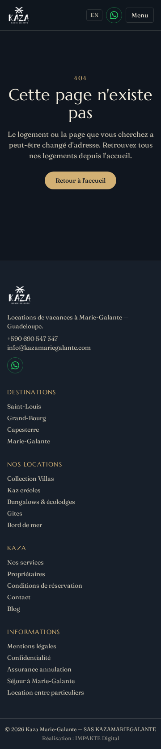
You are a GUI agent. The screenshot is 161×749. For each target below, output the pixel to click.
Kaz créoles (24, 490)
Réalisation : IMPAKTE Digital (80, 738)
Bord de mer (24, 525)
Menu (139, 15)
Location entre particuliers (45, 692)
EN (94, 15)
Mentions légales (31, 646)
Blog (13, 609)
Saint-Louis (24, 406)
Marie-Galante (28, 441)
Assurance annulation (39, 669)
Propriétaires (26, 574)
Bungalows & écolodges (41, 502)
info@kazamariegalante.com (49, 348)
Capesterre (23, 430)
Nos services (25, 562)
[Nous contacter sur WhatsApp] (114, 15)
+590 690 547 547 (32, 339)
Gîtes (14, 513)
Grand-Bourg (26, 418)
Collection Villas (30, 479)
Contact (18, 597)
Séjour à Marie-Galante (41, 681)
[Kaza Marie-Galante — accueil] (18, 15)
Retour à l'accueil (80, 180)
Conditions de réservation (44, 585)
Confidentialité (29, 658)
